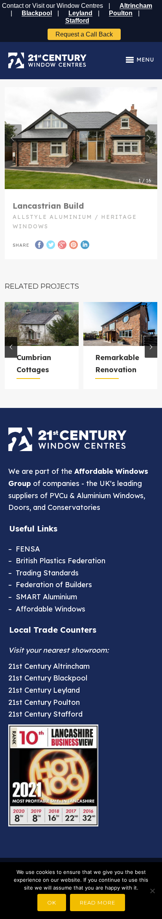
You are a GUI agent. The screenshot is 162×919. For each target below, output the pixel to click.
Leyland (80, 13)
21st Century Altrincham (49, 666)
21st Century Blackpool (47, 677)
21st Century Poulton (44, 702)
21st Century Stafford (45, 714)
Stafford (77, 20)
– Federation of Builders (50, 584)
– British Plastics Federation (56, 560)
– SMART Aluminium (42, 596)
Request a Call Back (84, 34)
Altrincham (136, 5)
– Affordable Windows (46, 608)
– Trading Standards (43, 572)
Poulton (121, 13)
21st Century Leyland (44, 690)
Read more (97, 902)
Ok (51, 902)
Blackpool (37, 13)
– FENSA (24, 548)
